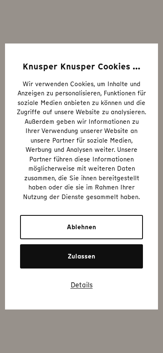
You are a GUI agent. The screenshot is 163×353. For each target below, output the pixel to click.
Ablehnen (81, 227)
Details (82, 284)
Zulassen (81, 256)
